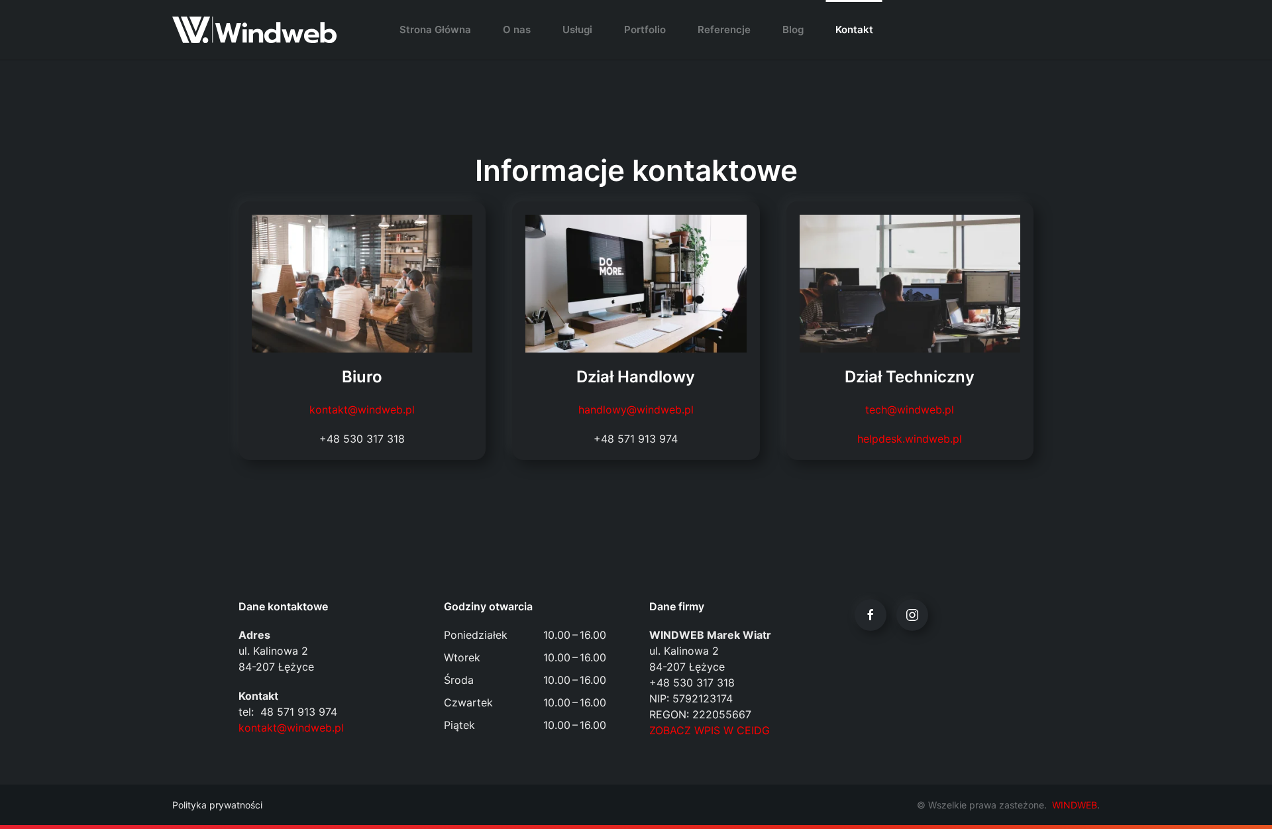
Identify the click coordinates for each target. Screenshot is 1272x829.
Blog (793, 29)
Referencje (724, 29)
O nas (517, 29)
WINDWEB (1074, 804)
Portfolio (645, 29)
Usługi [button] (577, 29)
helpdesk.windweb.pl (909, 438)
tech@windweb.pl (909, 409)
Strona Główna (435, 29)
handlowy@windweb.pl (636, 409)
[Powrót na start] (254, 30)
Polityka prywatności (217, 804)
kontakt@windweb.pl (362, 409)
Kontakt (854, 29)
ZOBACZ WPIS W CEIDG (709, 730)
